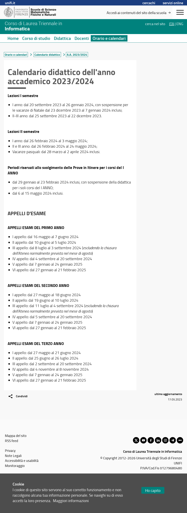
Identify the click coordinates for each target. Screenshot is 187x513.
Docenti (82, 38)
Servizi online (173, 2)
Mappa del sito (15, 435)
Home (13, 38)
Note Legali (13, 455)
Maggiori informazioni (71, 500)
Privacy (10, 450)
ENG (179, 23)
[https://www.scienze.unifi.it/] (32, 12)
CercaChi (148, 2)
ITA (171, 23)
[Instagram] (165, 440)
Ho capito (153, 490)
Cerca (155, 23)
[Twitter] (136, 440)
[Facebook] (151, 440)
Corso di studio (36, 38)
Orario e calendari (109, 38)
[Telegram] (172, 440)
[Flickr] (180, 440)
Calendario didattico (47, 54)
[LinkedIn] (158, 440)
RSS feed (11, 440)
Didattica (62, 38)
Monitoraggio (15, 465)
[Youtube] (143, 440)
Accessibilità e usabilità (22, 460)
